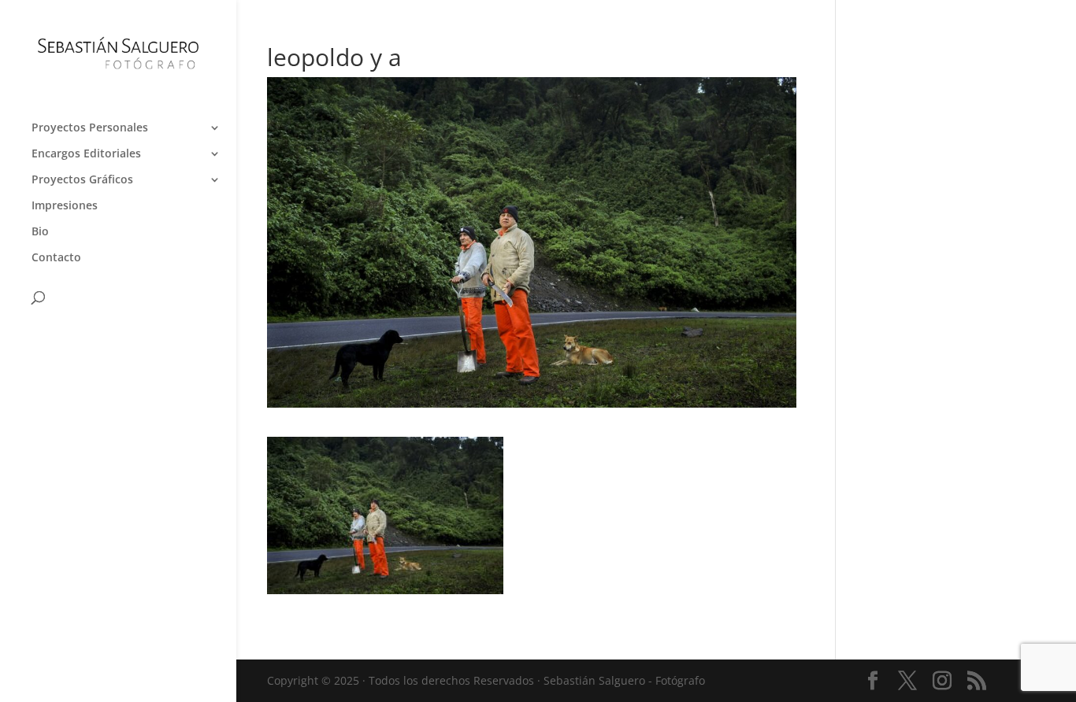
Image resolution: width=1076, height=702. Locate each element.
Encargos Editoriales (86, 154)
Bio (40, 232)
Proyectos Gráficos (82, 180)
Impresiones (65, 206)
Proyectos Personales (90, 128)
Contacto (56, 258)
